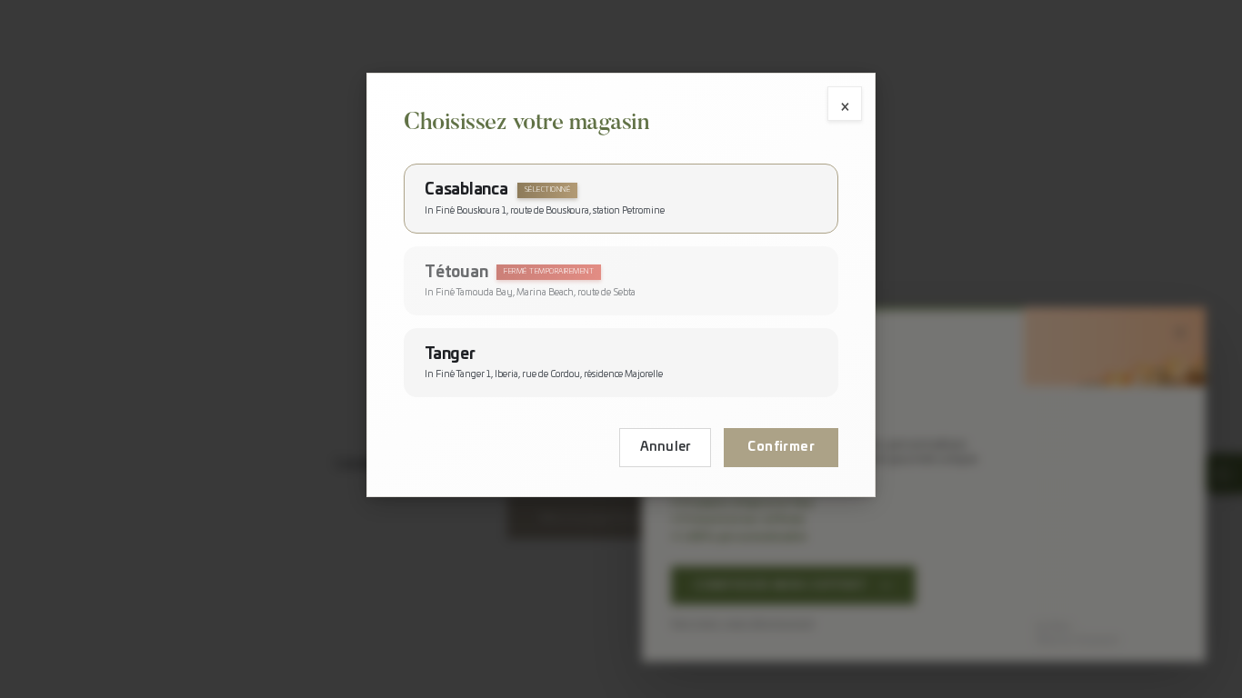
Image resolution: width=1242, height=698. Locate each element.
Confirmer (781, 447)
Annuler (665, 447)
